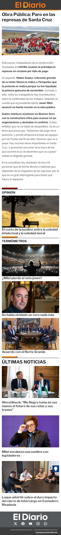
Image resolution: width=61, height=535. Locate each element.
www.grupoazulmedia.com (46, 532)
